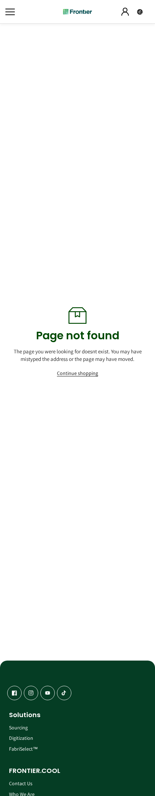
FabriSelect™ (23, 749)
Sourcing (18, 727)
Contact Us (20, 783)
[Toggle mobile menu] (32, 11)
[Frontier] (77, 11)
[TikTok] (64, 693)
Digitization (21, 738)
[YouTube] (47, 693)
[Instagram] (31, 693)
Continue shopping (77, 373)
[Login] (125, 12)
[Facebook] (14, 693)
